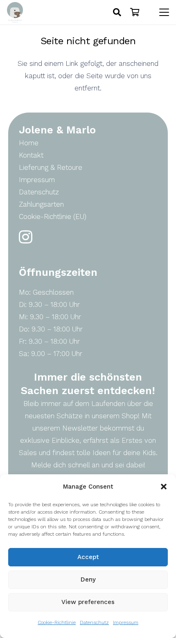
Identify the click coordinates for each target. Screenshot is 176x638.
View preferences (88, 602)
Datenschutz (94, 622)
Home (28, 143)
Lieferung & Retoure (50, 167)
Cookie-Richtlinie (57, 622)
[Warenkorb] (135, 12)
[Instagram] (25, 237)
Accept (88, 557)
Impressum (125, 622)
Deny (88, 579)
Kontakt (31, 155)
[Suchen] (117, 12)
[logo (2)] (15, 12)
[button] (164, 486)
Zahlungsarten (41, 204)
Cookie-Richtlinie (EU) (52, 216)
